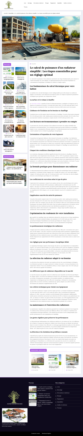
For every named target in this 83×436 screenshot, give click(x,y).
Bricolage (30, 3)
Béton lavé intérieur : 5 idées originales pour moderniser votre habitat (8, 107)
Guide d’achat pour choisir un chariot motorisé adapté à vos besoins (15, 182)
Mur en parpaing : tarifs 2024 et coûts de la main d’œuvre (20, 107)
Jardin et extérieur (68, 3)
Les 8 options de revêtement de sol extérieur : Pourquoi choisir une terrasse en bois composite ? (9, 121)
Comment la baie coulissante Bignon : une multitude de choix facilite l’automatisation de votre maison (15, 168)
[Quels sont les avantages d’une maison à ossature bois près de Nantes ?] (37, 359)
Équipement (53, 3)
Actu (25, 3)
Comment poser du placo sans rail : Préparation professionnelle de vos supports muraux (9, 136)
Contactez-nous (35, 433)
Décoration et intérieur (39, 3)
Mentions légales (46, 433)
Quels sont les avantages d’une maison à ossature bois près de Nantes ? (37, 367)
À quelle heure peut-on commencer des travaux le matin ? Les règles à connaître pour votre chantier (21, 136)
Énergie (47, 3)
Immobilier (59, 3)
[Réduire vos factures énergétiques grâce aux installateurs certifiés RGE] (54, 359)
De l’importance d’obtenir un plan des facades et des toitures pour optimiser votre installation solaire (21, 93)
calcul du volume (36, 103)
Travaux (25, 7)
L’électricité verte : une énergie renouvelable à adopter (8, 93)
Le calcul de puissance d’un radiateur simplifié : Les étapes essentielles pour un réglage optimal (21, 121)
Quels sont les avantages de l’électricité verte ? (20, 78)
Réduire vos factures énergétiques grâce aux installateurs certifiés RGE (9, 78)
